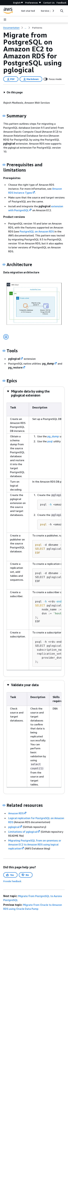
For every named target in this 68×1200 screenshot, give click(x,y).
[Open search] (62, 10)
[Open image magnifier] (6, 336)
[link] (37, 27)
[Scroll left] (19, 10)
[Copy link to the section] (4, 116)
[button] (13, 92)
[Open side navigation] (5, 19)
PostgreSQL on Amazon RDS (37, 231)
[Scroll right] (53, 10)
